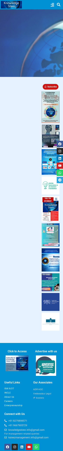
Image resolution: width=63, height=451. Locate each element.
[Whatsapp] (60, 173)
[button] (52, 5)
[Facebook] (60, 144)
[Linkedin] (60, 158)
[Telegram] (60, 180)
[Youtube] (60, 165)
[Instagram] (60, 151)
